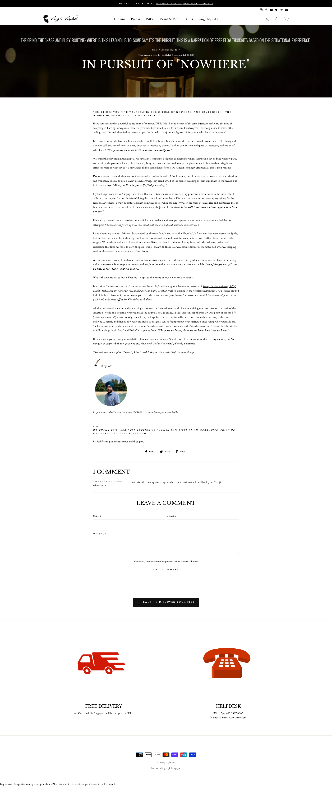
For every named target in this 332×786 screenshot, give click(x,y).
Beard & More (170, 19)
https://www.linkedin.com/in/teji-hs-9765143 (117, 412)
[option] (166, 4)
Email (171, 515)
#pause (147, 55)
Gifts (189, 19)
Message (100, 533)
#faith (140, 55)
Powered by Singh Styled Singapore (166, 768)
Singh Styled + (209, 19)
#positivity (155, 55)
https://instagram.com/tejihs (162, 412)
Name (97, 515)
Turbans (119, 19)
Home (155, 49)
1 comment (177, 55)
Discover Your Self (169, 49)
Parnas (135, 19)
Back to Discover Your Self (168, 601)
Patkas (150, 19)
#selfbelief (166, 55)
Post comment (166, 569)
